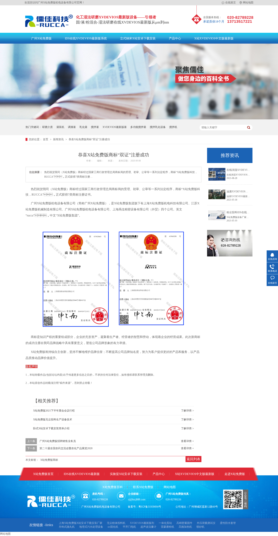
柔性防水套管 (228, 523)
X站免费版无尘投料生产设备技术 (52, 419)
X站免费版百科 (112, 487)
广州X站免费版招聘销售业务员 (58, 441)
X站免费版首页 (43, 474)
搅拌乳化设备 (158, 127)
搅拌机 (173, 127)
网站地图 (248, 2)
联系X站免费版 (143, 487)
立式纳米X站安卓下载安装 (138, 38)
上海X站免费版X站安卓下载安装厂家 (80, 523)
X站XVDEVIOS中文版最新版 (214, 38)
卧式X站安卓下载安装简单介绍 (51, 428)
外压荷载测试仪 (206, 523)
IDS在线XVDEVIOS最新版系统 (86, 38)
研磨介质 (47, 127)
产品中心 (175, 38)
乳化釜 (83, 127)
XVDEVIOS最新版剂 (142, 523)
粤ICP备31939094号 (149, 506)
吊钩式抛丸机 (67, 526)
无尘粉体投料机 (116, 523)
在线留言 (230, 2)
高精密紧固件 (184, 523)
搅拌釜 (95, 127)
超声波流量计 (148, 526)
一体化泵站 (165, 523)
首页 (46, 139)
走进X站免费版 (234, 474)
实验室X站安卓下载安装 (126, 474)
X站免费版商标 (49, 459)
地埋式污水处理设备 (91, 526)
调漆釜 (72, 127)
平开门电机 (129, 526)
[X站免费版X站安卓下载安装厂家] (49, 28)
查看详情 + (187, 441)
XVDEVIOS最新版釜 (115, 127)
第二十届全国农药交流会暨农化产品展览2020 (66, 448)
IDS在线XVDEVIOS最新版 (82, 474)
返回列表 (193, 459)
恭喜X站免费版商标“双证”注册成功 (89, 139)
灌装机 (60, 127)
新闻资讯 (58, 139)
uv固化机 (113, 526)
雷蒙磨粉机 (167, 526)
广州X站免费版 (41, 38)
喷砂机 (200, 526)
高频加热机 (185, 526)
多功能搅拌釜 (138, 127)
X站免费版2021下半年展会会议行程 (54, 410)
